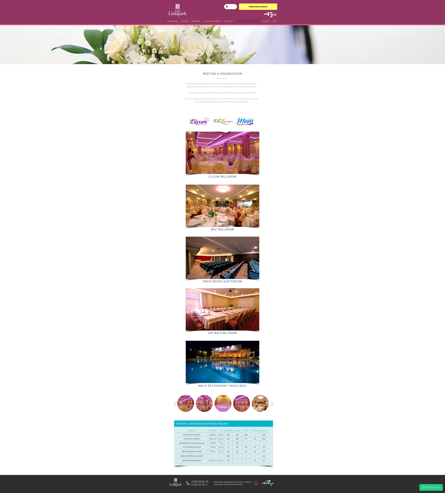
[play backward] (175, 403)
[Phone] (188, 483)
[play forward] (271, 403)
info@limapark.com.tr (235, 484)
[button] (185, 403)
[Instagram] (256, 483)
